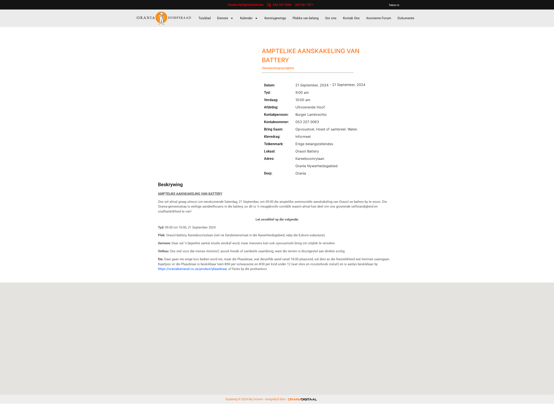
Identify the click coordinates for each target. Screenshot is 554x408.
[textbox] (277, 193)
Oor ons (331, 18)
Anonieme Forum (378, 18)
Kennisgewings (275, 18)
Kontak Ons (351, 18)
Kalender (246, 18)
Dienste (222, 18)
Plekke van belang (306, 18)
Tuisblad (204, 18)
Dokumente (406, 18)
